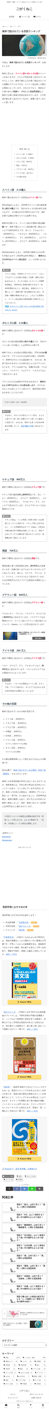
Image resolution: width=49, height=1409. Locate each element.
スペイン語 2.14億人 (24, 154)
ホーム (12, 1394)
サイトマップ (13, 1398)
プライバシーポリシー (24, 1401)
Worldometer (7, 840)
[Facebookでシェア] (16, 1189)
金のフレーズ (24, 926)
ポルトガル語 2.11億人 (25, 158)
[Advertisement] (24, 124)
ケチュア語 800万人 (24, 162)
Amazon (34, 922)
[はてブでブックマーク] (24, 1189)
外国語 (20, 1179)
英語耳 (21, 930)
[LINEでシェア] (32, 1189)
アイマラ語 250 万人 (24, 173)
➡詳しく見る (11, 954)
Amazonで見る (25, 1002)
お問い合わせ (36, 1398)
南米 (20, 1176)
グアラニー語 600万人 (25, 169)
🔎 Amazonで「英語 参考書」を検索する (19, 1169)
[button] (39, 1189)
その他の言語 (21, 177)
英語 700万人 (21, 165)
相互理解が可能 (27, 426)
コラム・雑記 (9, 1176)
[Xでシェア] (9, 1189)
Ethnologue (6, 837)
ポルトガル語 (31, 1176)
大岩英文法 (23, 922)
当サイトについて (36, 1394)
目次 (21, 149)
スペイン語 (9, 1179)
